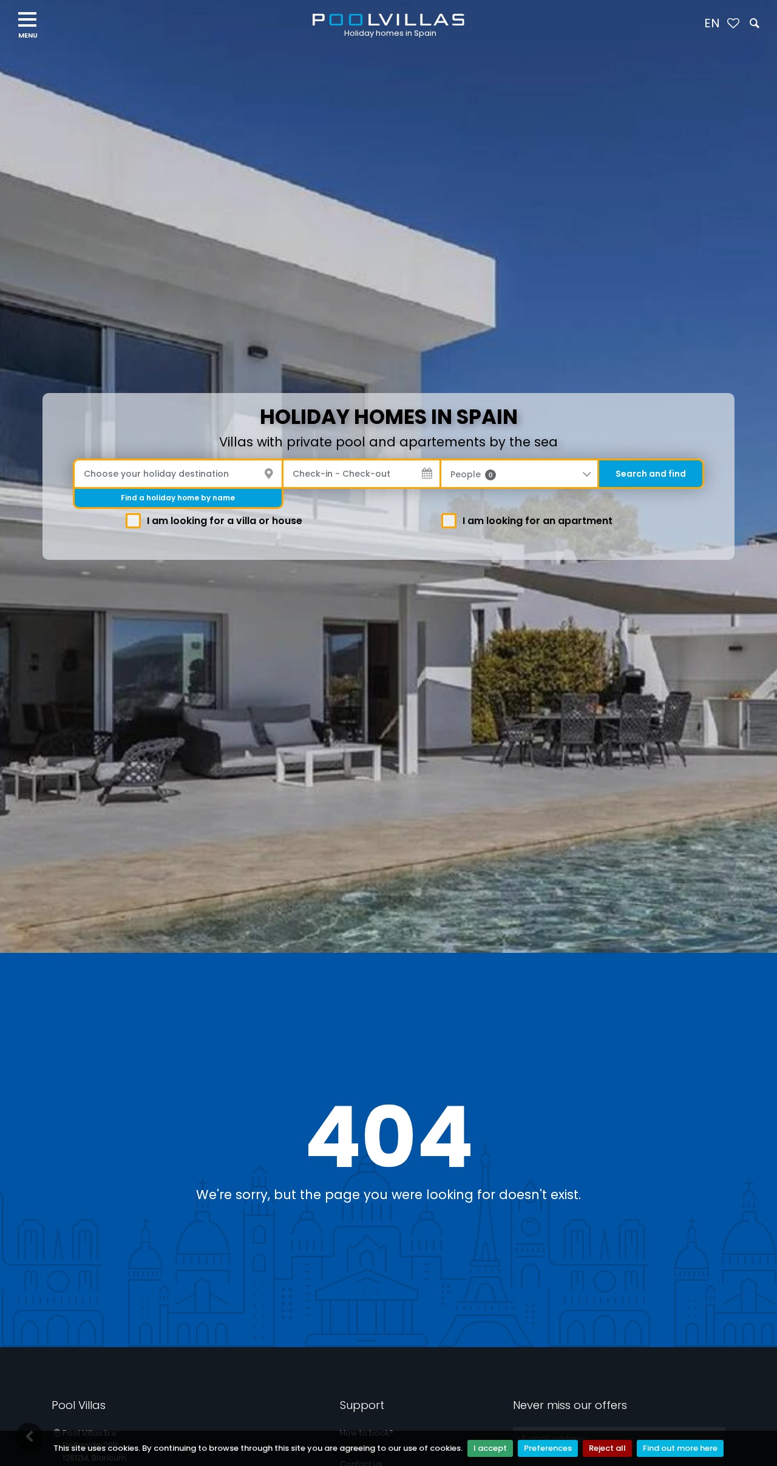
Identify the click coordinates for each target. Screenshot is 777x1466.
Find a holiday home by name (178, 498)
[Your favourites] (733, 24)
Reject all (607, 1448)
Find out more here (680, 1448)
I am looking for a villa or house (224, 521)
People (471, 474)
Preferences (548, 1448)
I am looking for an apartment (537, 521)
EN (712, 23)
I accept (490, 1448)
